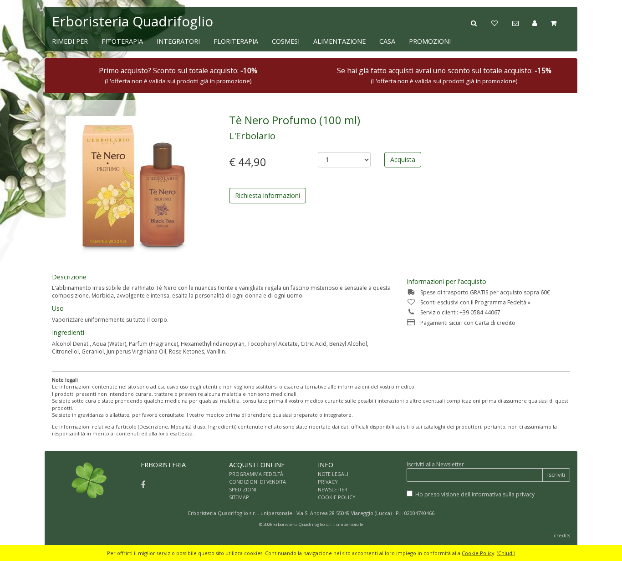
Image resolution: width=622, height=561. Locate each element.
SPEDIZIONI (242, 489)
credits (562, 535)
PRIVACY (328, 481)
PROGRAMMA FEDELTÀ (256, 473)
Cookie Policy (478, 553)
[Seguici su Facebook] (143, 484)
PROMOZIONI (430, 41)
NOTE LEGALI (333, 473)
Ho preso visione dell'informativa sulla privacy (475, 494)
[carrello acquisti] (560, 22)
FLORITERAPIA (236, 41)
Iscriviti (556, 475)
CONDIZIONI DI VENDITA (257, 481)
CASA (387, 41)
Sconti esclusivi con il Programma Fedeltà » (475, 302)
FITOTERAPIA (122, 41)
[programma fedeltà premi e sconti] (501, 22)
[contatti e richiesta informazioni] (522, 22)
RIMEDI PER (70, 41)
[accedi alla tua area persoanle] (541, 22)
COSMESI (286, 41)
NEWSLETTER (332, 489)
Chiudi (506, 553)
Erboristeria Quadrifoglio (132, 21)
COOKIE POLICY (337, 497)
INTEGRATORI (178, 41)
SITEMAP (239, 497)
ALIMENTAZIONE (339, 41)
